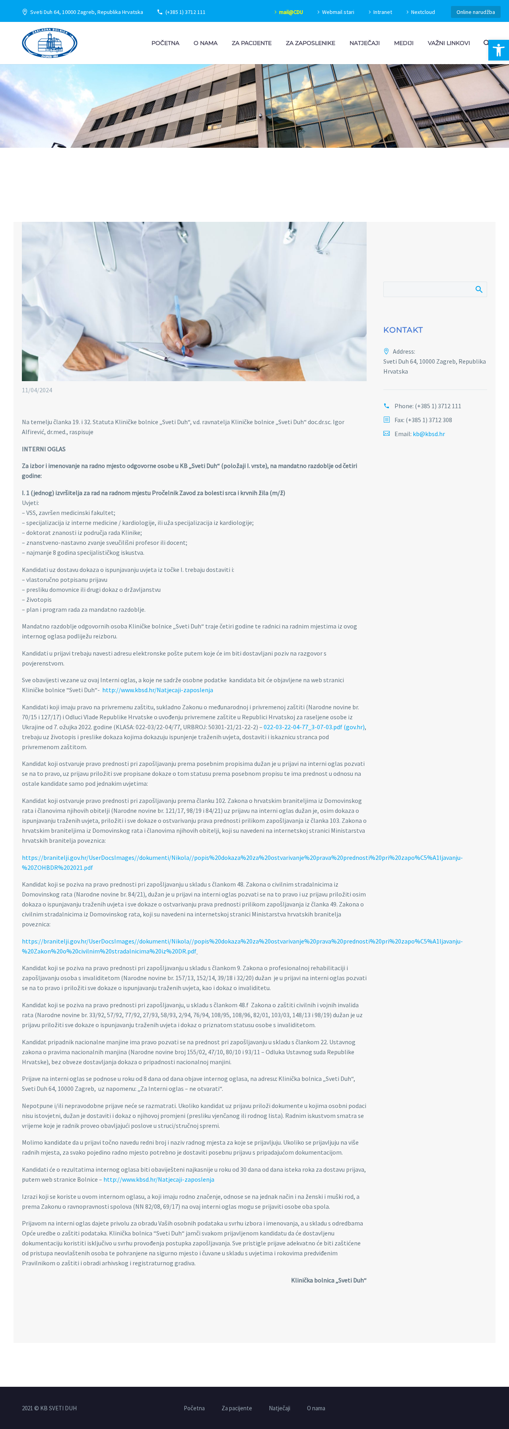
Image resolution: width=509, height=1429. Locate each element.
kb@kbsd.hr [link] (429, 434)
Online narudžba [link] (476, 12)
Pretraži (478, 289)
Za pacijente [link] (252, 43)
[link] (498, 50)
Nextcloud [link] (423, 12)
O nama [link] (206, 43)
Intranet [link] (382, 12)
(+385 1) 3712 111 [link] (185, 12)
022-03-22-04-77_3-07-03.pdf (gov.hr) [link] (314, 727)
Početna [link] (165, 43)
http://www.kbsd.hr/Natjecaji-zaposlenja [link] (157, 690)
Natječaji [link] (365, 43)
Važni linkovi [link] (449, 43)
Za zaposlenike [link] (310, 43)
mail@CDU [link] (291, 12)
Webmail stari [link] (338, 12)
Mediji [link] (404, 43)
